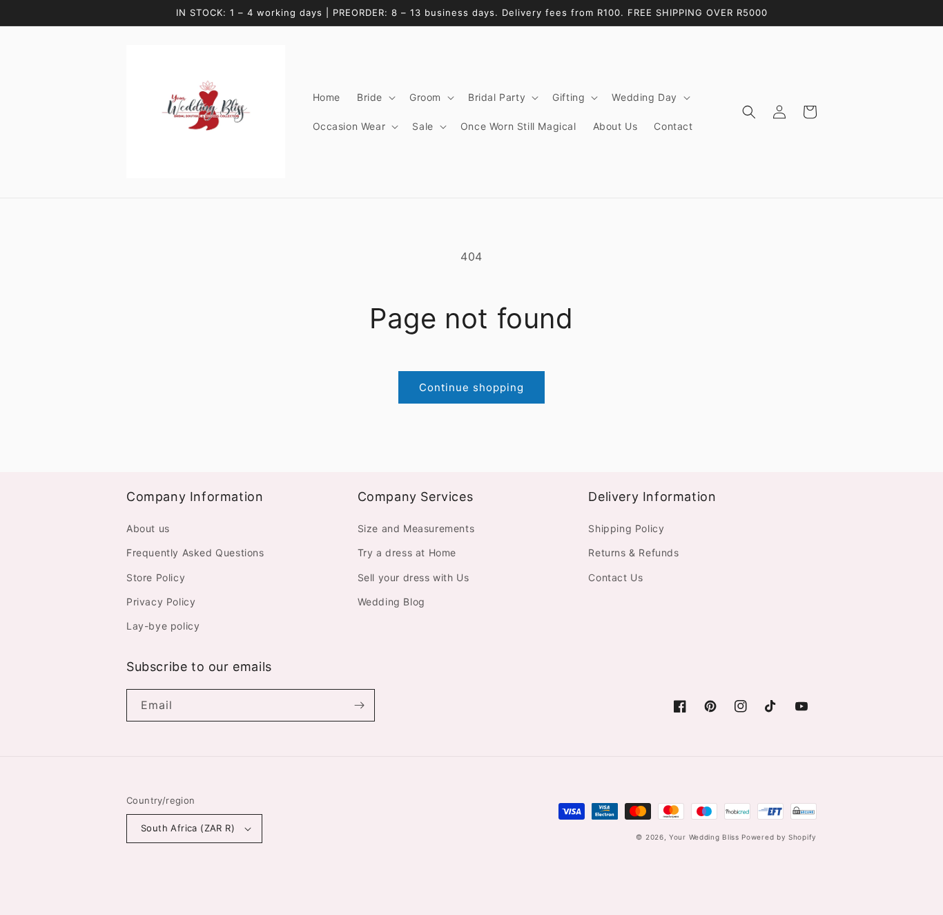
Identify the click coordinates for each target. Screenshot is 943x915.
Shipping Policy (626, 528)
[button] (375, 97)
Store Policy (155, 577)
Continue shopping (471, 387)
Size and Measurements (416, 528)
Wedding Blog (391, 601)
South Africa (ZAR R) (188, 827)
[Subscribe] (359, 705)
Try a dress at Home (407, 552)
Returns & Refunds (633, 552)
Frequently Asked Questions (195, 552)
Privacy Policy (160, 601)
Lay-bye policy (163, 626)
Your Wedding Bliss (704, 837)
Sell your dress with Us (413, 577)
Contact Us (615, 577)
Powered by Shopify (779, 837)
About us (148, 528)
